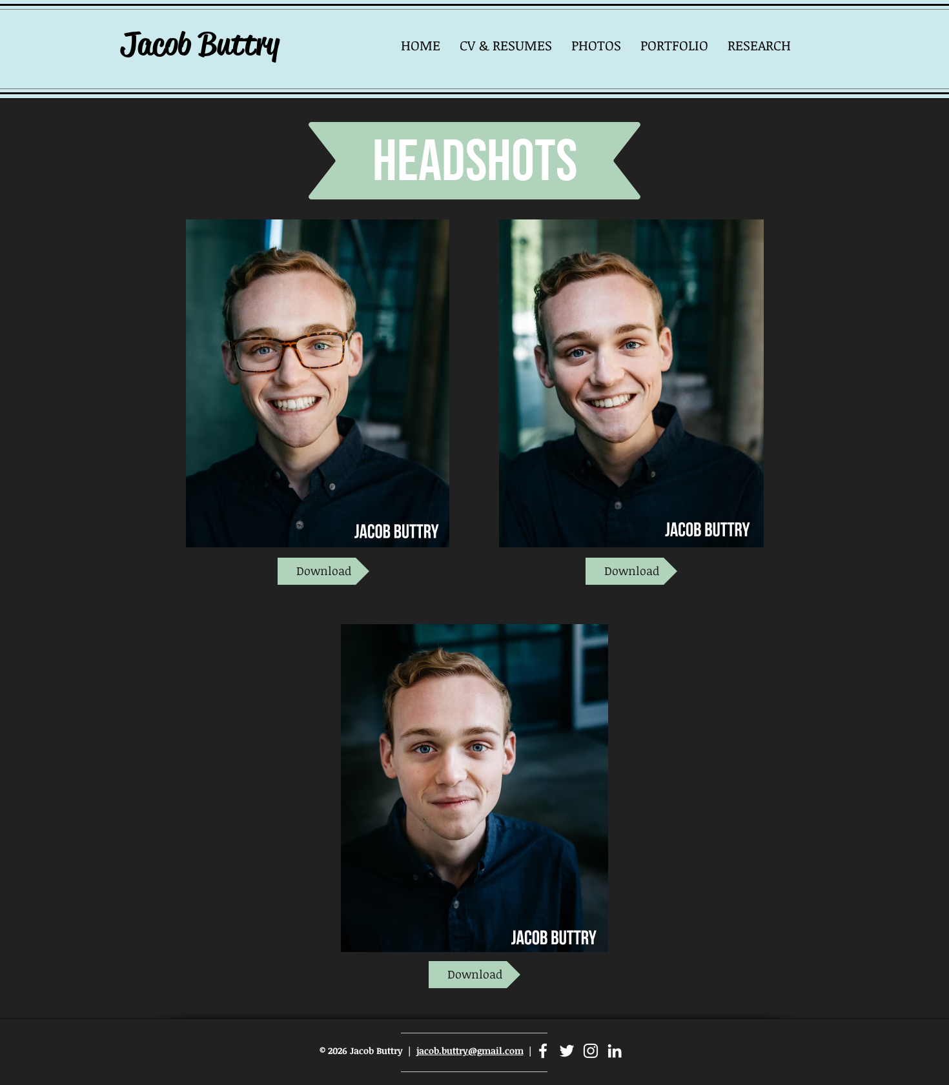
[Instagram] (590, 1050)
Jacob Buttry (200, 44)
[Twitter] (567, 1050)
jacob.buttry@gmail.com (470, 1050)
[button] (596, 44)
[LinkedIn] (614, 1050)
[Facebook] (543, 1050)
